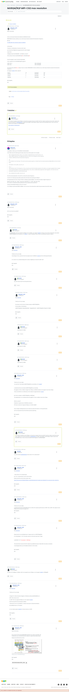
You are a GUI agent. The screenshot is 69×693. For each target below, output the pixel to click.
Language (58, 1)
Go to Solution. (14, 87)
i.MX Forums (13, 5)
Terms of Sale (11, 687)
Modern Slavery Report (17, 687)
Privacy (3, 687)
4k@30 (39, 233)
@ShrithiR (18, 470)
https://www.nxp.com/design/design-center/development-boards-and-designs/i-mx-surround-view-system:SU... (36, 480)
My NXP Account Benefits (30, 684)
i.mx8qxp (12, 96)
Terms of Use (6, 687)
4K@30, (31, 599)
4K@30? (20, 609)
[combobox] (38, 11)
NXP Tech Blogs (32, 1)
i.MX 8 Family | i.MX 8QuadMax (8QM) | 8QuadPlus (20, 91)
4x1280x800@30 (24, 454)
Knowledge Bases (24, 1)
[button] (55, 28)
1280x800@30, (19, 122)
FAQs (63, 1)
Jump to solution (12, 24)
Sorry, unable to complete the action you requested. (11, 690)
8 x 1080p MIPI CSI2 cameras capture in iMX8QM (16, 42)
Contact (22, 684)
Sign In (66, 1)
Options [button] (59, 16)
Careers (8, 684)
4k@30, (25, 234)
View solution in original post (13, 125)
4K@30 (13, 70)
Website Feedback (28, 687)
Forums (17, 1)
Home (8, 5)
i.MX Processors (19, 5)
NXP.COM (39, 1)
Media (18, 684)
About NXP (4, 684)
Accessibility (23, 687)
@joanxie (15, 250)
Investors (13, 684)
